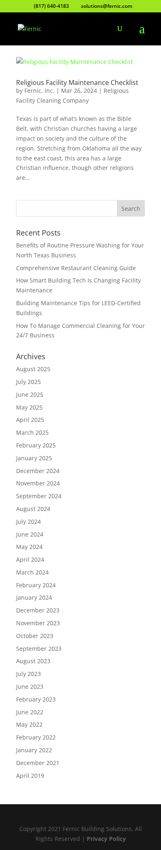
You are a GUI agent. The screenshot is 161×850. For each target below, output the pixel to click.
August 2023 (33, 661)
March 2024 (32, 572)
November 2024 (38, 483)
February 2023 (36, 699)
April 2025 (30, 420)
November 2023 (38, 623)
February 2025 (36, 445)
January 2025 (34, 458)
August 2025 (33, 369)
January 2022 (34, 750)
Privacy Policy (106, 839)
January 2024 (34, 597)
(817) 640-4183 (51, 5)
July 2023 (28, 674)
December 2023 (37, 610)
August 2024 (33, 509)
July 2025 (28, 382)
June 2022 (29, 712)
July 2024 (28, 521)
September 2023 (39, 648)
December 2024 (37, 471)
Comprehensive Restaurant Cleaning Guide (76, 268)
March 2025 (32, 432)
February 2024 (36, 585)
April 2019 (30, 775)
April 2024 (30, 559)
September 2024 (39, 496)
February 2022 (36, 737)
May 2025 (29, 407)
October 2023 (34, 636)
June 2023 (29, 686)
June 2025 (29, 394)
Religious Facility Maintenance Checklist (77, 82)
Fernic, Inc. (39, 90)
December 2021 (37, 763)
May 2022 (29, 724)
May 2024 (29, 547)
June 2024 (29, 534)
